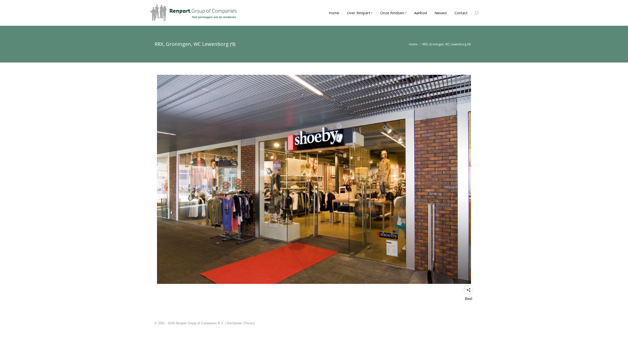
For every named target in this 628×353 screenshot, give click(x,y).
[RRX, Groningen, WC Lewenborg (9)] (314, 179)
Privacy (249, 323)
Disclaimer (234, 323)
